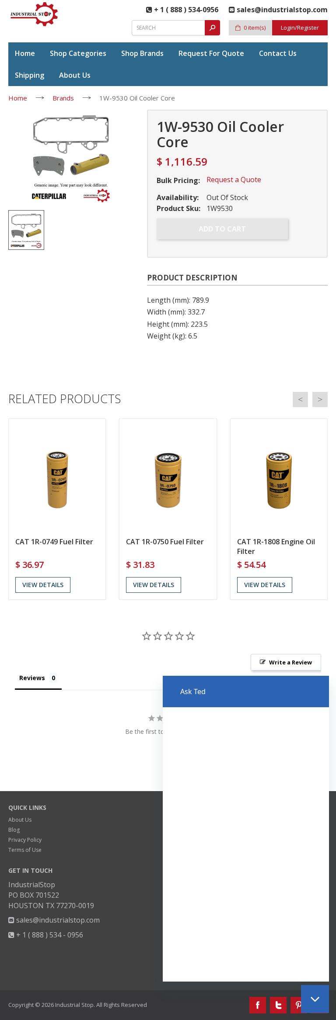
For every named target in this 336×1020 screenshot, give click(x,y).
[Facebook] (257, 1005)
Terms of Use (25, 850)
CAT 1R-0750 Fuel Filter (165, 541)
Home (17, 97)
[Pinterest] (298, 1005)
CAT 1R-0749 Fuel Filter (54, 541)
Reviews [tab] (32, 678)
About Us (20, 819)
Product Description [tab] (192, 278)
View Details (42, 585)
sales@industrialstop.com (57, 920)
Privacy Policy (25, 840)
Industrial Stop (74, 1005)
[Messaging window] (246, 829)
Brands (63, 97)
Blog (14, 829)
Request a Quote (233, 179)
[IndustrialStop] (34, 14)
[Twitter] (278, 1005)
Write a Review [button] (290, 662)
